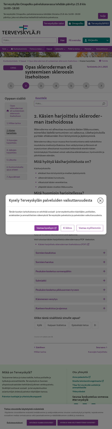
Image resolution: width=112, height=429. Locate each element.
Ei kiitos (67, 228)
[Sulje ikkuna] (100, 200)
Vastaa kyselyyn (45, 228)
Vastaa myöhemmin (90, 228)
